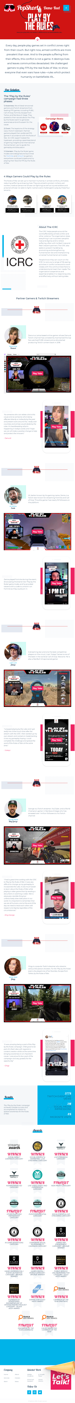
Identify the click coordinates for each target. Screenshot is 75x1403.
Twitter (40, 1391)
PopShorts (8, 4)
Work (5, 1381)
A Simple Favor (41, 1375)
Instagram (35, 1391)
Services (6, 1378)
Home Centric (40, 1380)
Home (6, 1374)
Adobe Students (30, 1375)
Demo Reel (51, 8)
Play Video (37, 373)
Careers (17, 1378)
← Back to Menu (8, 4)
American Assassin (30, 1380)
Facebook (29, 1391)
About (17, 1374)
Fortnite (10, 156)
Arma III (20, 156)
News (17, 1381)
